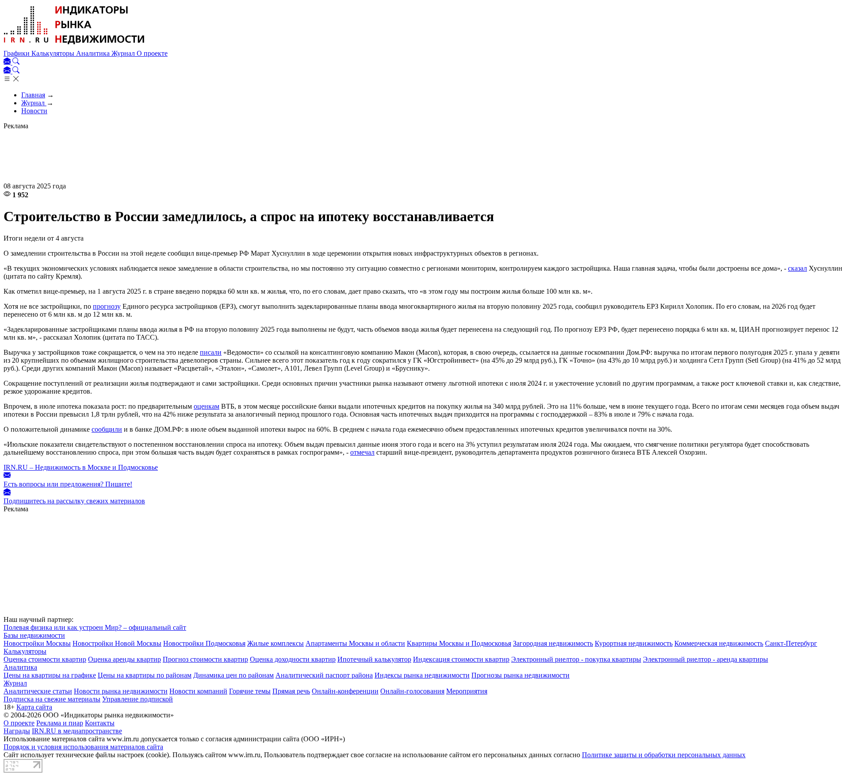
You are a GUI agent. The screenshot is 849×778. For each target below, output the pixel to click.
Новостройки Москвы (37, 643)
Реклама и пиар (59, 723)
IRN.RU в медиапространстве (77, 731)
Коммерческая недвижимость (718, 643)
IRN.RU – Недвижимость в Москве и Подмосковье (81, 467)
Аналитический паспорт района (324, 675)
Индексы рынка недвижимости (422, 675)
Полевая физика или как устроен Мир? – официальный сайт (95, 627)
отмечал (362, 452)
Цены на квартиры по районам (144, 675)
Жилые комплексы (275, 643)
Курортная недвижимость (634, 643)
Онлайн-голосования (412, 691)
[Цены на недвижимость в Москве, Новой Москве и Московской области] (74, 45)
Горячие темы (250, 691)
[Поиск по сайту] (15, 62)
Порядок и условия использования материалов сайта (83, 747)
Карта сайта (34, 707)
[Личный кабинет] (8, 62)
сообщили (107, 429)
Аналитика (93, 53)
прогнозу (107, 306)
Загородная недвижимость (553, 643)
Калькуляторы (53, 53)
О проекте (152, 53)
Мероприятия (466, 691)
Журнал (124, 53)
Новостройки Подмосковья (204, 643)
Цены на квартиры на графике (50, 675)
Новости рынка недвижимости (121, 691)
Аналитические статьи (38, 691)
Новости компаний (198, 691)
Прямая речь (291, 691)
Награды (17, 731)
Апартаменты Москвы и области (355, 643)
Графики (17, 53)
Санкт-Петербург (791, 643)
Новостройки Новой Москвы (117, 643)
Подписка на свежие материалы (52, 699)
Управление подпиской (137, 699)
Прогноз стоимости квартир (205, 659)
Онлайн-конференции (345, 691)
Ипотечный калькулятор (374, 659)
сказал (797, 268)
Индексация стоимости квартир (461, 659)
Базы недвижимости (34, 635)
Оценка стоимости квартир (45, 659)
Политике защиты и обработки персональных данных (664, 755)
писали (211, 352)
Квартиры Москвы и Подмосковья (459, 643)
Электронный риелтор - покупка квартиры (576, 659)
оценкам (206, 406)
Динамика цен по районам (233, 675)
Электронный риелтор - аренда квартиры (705, 659)
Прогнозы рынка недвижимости (520, 675)
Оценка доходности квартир (293, 659)
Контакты (100, 723)
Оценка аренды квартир (124, 659)
